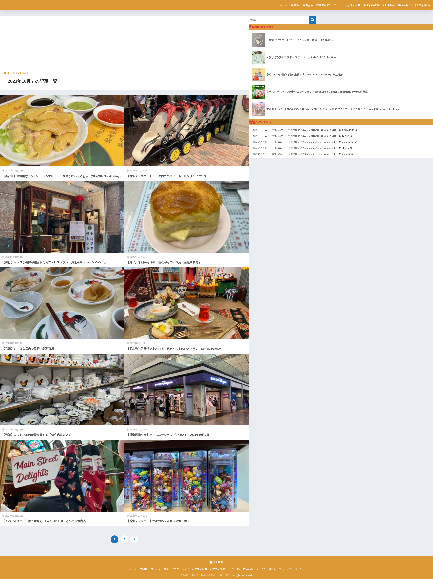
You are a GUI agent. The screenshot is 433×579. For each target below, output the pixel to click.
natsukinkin (348, 129)
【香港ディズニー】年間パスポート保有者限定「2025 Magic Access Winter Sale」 (294, 129)
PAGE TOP (420, 559)
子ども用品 (388, 5)
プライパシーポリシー (292, 569)
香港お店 (308, 5)
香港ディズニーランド (329, 5)
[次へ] (134, 539)
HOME (218, 562)
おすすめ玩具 (352, 5)
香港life (295, 5)
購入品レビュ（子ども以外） (414, 5)
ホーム (283, 5)
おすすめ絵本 (371, 5)
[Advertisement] (124, 45)
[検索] (312, 20)
